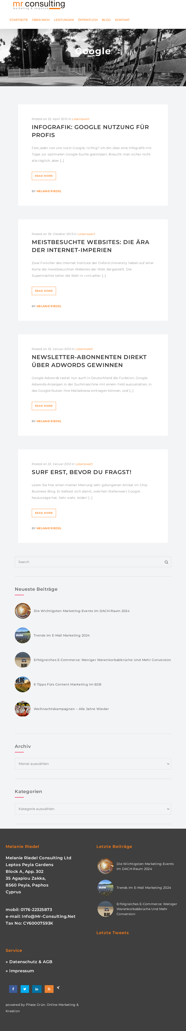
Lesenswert (80, 119)
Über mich (41, 20)
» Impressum (20, 970)
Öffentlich (88, 20)
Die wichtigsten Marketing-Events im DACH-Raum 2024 (82, 611)
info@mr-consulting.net (49, 916)
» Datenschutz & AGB (29, 961)
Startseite (19, 20)
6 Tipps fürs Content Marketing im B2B (67, 684)
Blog (106, 20)
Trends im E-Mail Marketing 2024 (62, 635)
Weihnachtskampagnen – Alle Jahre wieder (71, 709)
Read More (44, 175)
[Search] (167, 561)
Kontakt (122, 20)
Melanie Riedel (49, 191)
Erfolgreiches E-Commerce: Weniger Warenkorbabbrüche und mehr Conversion (102, 660)
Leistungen (64, 20)
